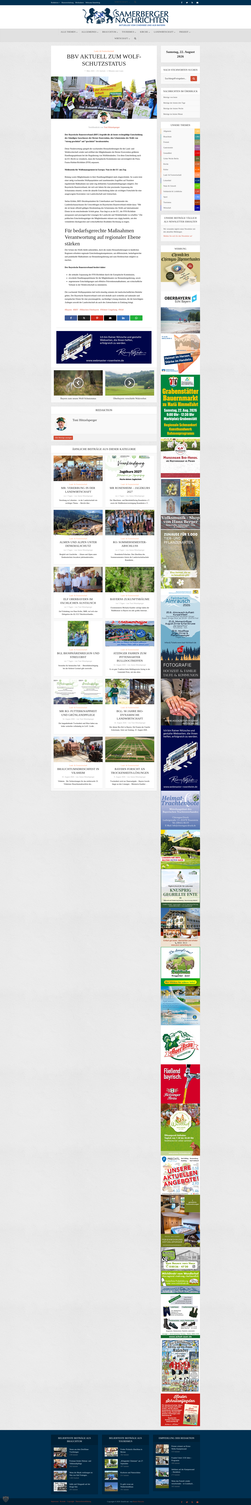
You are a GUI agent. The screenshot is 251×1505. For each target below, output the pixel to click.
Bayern (69, 310)
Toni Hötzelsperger (112, 127)
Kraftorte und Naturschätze (130, 1473)
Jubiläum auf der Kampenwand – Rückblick (182, 1470)
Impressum (55, 1501)
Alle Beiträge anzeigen (63, 438)
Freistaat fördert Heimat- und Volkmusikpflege (80, 1462)
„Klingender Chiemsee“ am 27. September (131, 1462)
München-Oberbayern (90, 310)
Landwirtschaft (163, 32)
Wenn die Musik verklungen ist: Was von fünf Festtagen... (81, 1474)
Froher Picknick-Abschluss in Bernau (131, 1450)
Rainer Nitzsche (138, 1502)
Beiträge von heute (170, 97)
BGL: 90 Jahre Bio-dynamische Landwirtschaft (129, 714)
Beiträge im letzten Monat (173, 114)
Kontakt (63, 1501)
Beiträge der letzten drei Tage (174, 103)
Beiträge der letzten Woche (173, 109)
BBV (76, 310)
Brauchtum (109, 32)
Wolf (121, 310)
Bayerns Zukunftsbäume (129, 599)
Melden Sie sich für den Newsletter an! (177, 236)
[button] (6, 1499)
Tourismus (128, 32)
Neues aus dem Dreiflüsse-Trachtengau (79, 1450)
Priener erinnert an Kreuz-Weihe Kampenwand (181, 1447)
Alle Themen (68, 32)
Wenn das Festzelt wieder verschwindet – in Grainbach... (182, 1482)
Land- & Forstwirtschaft (104, 51)
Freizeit (183, 32)
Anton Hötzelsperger (85, 496)
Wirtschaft (121, 38)
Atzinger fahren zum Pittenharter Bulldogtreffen (129, 657)
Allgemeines (88, 32)
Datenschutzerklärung (83, 1501)
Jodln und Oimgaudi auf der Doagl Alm (79, 1485)
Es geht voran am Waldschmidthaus (126, 1485)
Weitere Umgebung (109, 310)
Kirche (144, 32)
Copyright (70, 1501)
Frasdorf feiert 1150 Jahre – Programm (181, 1459)
